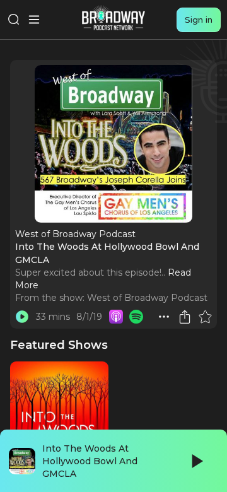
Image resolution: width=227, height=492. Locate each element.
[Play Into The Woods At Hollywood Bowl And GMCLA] (22, 317)
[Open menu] (34, 19)
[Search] (14, 19)
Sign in (198, 20)
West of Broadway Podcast (147, 297)
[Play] (196, 461)
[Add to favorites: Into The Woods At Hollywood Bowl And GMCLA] (205, 317)
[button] (164, 317)
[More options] (164, 317)
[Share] (185, 317)
